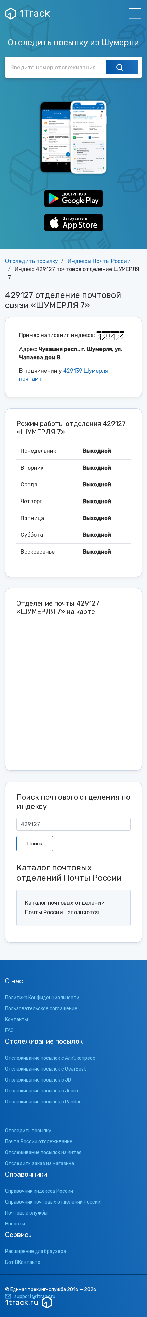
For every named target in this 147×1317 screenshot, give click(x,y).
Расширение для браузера (35, 1251)
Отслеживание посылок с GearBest (45, 1069)
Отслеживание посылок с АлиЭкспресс (50, 1058)
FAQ (9, 1031)
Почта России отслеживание (38, 1142)
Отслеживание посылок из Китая (43, 1153)
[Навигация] (133, 13)
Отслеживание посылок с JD (38, 1080)
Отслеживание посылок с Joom (41, 1091)
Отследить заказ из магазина (39, 1164)
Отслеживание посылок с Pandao (43, 1102)
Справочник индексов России (39, 1191)
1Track (34, 13)
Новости (15, 1224)
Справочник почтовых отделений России (53, 1202)
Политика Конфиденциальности (42, 998)
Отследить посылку (31, 261)
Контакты (16, 1020)
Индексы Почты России (99, 261)
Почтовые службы (26, 1213)
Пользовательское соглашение (41, 1009)
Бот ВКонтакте (22, 1262)
